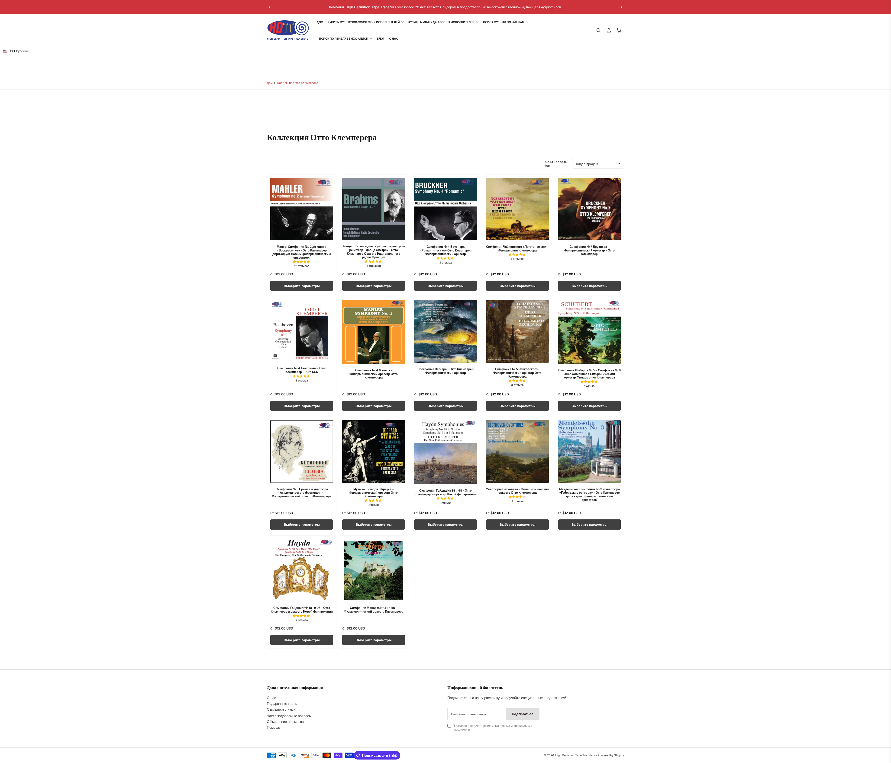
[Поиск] (599, 30)
